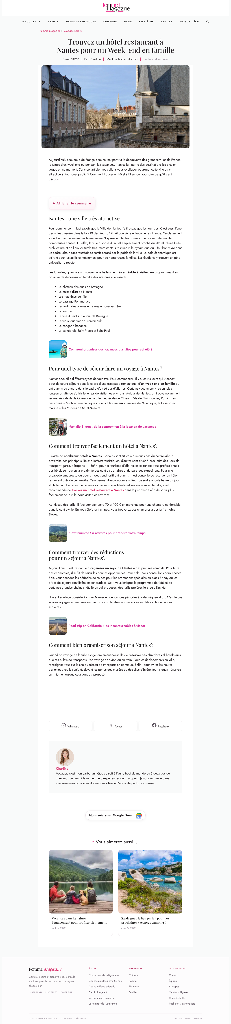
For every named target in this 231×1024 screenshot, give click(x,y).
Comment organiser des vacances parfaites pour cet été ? (110, 349)
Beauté (53, 21)
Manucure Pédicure (81, 21)
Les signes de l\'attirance (103, 1004)
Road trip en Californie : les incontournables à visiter (107, 625)
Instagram (35, 992)
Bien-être (134, 987)
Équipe (173, 981)
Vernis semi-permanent (102, 998)
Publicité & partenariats (182, 1004)
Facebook (67, 992)
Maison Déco (189, 21)
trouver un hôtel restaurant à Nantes (98, 490)
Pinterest (51, 992)
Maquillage (31, 21)
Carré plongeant (98, 992)
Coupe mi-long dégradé (102, 987)
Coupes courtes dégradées (104, 975)
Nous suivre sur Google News (111, 815)
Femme (45, 969)
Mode (128, 21)
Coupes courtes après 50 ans (105, 981)
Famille (167, 21)
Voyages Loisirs (73, 31)
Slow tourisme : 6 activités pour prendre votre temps (107, 533)
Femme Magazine (50, 31)
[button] (207, 21)
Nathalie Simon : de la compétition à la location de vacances (112, 426)
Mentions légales (178, 992)
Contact (173, 975)
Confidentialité (177, 998)
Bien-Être (146, 21)
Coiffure (110, 21)
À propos (174, 987)
